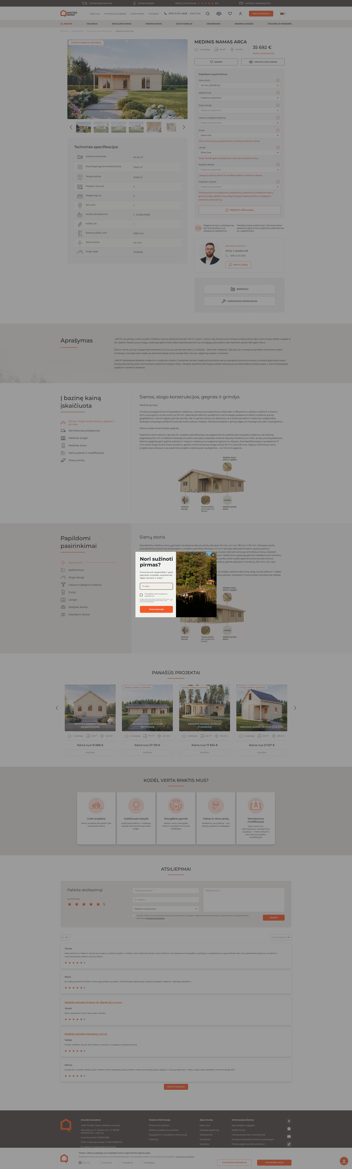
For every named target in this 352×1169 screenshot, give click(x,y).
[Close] (213, 555)
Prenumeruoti (156, 609)
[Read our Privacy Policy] (171, 599)
